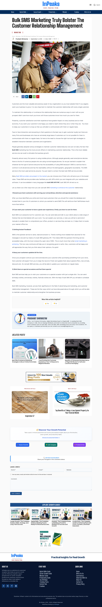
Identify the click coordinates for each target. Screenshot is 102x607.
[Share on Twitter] (100, 303)
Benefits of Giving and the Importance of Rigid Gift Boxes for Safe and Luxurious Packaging (77, 361)
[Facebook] (23, 96)
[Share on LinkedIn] (100, 300)
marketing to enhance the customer (62, 187)
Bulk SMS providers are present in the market (31, 176)
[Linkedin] (26, 96)
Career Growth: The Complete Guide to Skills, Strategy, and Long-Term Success (19, 522)
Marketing (17, 32)
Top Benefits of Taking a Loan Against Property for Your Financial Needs (72, 411)
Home (13, 36)
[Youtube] (16, 586)
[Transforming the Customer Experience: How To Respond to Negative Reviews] (51, 349)
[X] (30, 96)
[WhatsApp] (34, 96)
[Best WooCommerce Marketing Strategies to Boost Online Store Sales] (24, 349)
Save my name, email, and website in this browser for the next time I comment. (32, 474)
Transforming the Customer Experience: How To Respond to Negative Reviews (49, 361)
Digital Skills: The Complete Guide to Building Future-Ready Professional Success (40, 522)
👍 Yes (47, 303)
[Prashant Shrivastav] (13, 39)
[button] (96, 5)
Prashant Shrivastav (22, 39)
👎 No (55, 303)
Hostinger (56, 604)
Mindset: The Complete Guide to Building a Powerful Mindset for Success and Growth (61, 523)
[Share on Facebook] (100, 296)
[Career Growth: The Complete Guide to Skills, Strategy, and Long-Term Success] (19, 514)
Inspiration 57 (29, 416)
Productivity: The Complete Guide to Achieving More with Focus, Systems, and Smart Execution (82, 523)
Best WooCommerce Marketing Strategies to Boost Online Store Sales (24, 361)
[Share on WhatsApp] (100, 307)
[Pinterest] (37, 96)
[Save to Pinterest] (100, 310)
